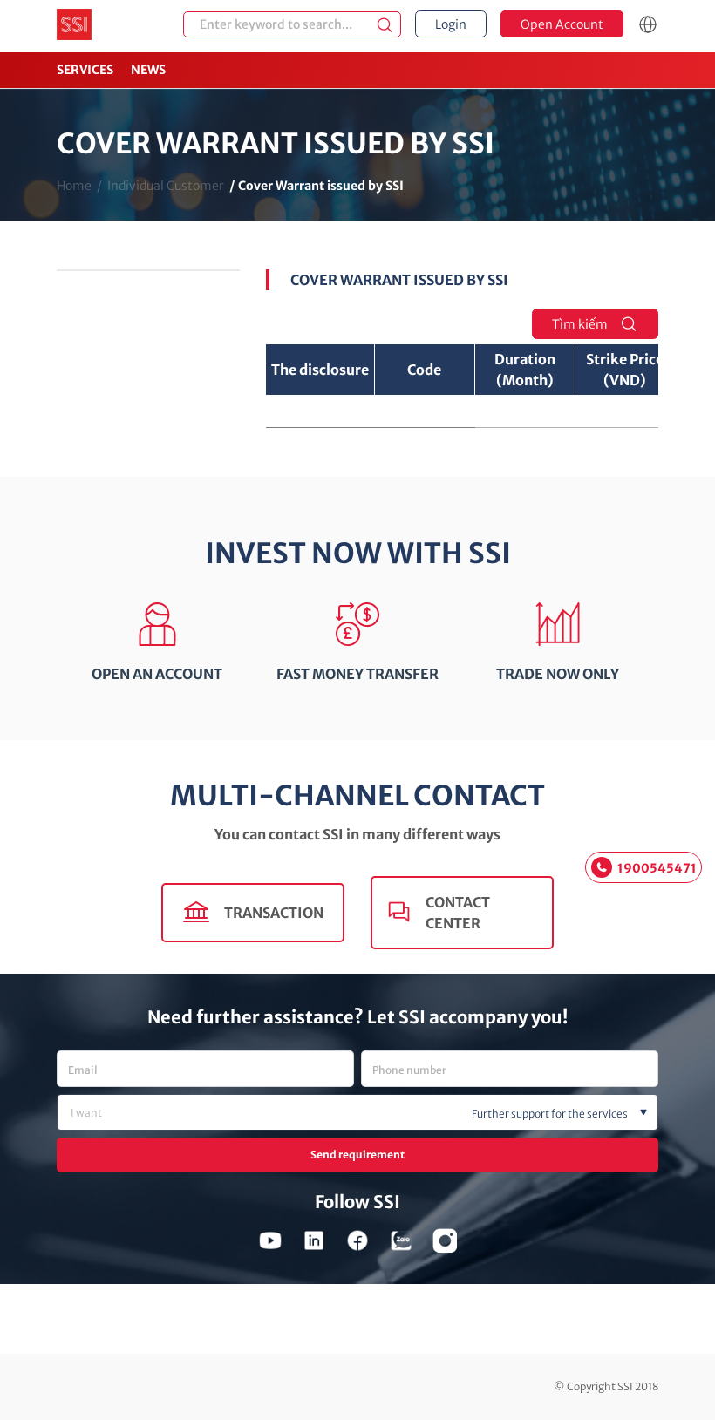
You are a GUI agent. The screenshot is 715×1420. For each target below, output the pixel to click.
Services (85, 70)
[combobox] (357, 1112)
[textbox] (386, 1114)
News (148, 70)
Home (74, 186)
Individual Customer (165, 186)
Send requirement (357, 1154)
